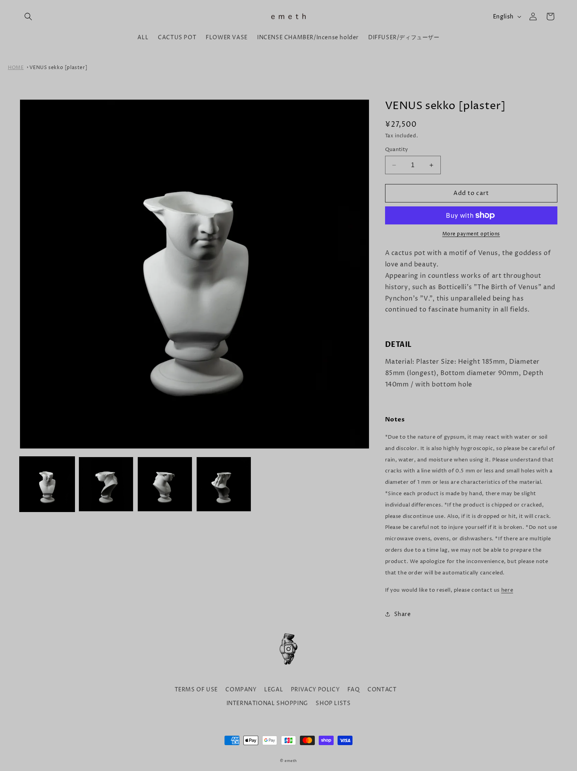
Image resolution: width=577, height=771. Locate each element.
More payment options (471, 234)
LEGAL (273, 689)
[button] (28, 16)
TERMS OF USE (196, 689)
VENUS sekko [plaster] (58, 67)
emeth (291, 761)
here (507, 590)
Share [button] (402, 614)
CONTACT (381, 689)
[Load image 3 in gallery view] (164, 484)
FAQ (353, 689)
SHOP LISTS (333, 703)
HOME (16, 67)
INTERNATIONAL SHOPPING (267, 703)
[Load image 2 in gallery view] (106, 484)
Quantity (396, 149)
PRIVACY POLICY (315, 689)
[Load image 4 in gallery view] (223, 484)
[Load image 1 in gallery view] (47, 484)
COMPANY (240, 689)
